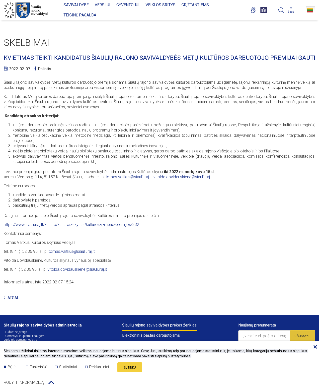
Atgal (13, 298)
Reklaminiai (99, 367)
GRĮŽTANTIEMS (195, 4)
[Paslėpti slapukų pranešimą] (314, 347)
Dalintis (44, 68)
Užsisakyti (303, 336)
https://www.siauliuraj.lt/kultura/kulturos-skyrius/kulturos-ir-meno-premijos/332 (71, 224)
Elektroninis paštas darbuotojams (151, 335)
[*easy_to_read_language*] (263, 10)
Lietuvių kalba (310, 10)
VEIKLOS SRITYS (160, 4)
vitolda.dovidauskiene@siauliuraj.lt (183, 177)
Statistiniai (68, 367)
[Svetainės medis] (291, 10)
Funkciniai (38, 367)
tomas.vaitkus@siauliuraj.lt (129, 177)
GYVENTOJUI (128, 4)
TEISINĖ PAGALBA (80, 15)
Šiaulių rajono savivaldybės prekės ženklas (159, 325)
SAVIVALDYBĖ (76, 4)
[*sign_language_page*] (253, 10)
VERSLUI (102, 4)
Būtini (12, 367)
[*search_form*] (281, 10)
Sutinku (130, 367)
